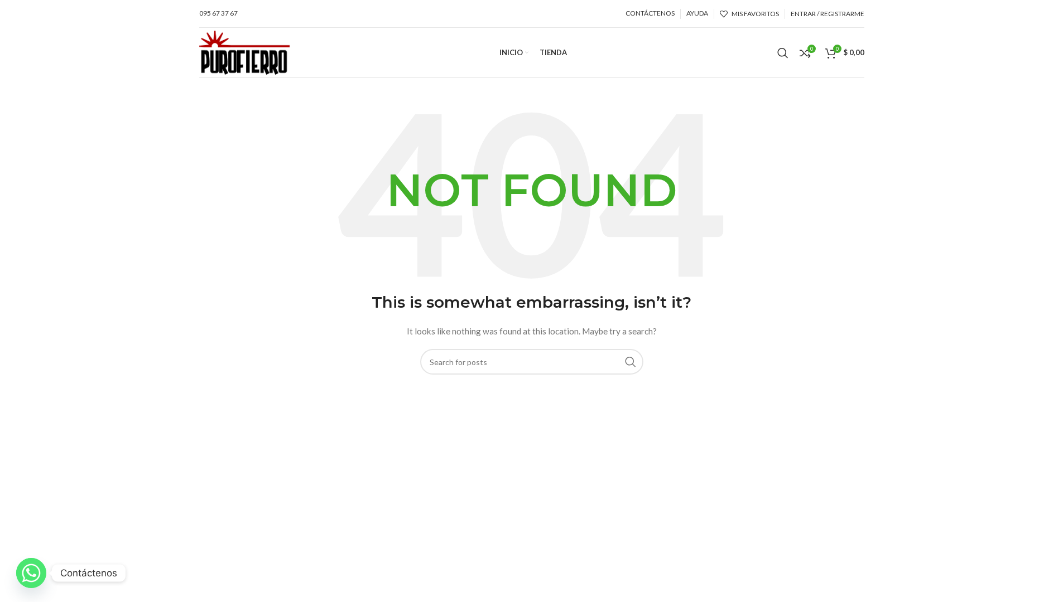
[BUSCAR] (630, 362)
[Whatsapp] (31, 573)
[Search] (783, 53)
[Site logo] (244, 51)
